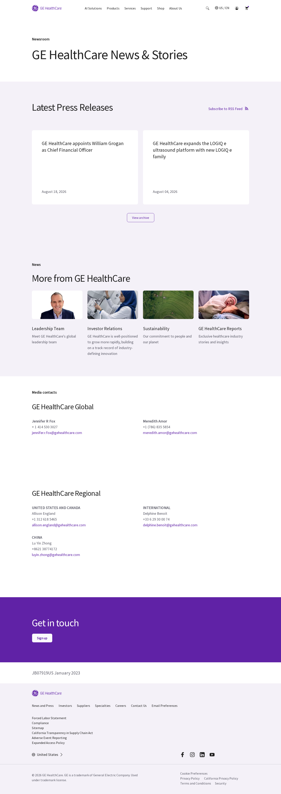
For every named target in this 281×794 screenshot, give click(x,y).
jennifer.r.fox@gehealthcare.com (57, 432)
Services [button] (130, 8)
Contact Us (139, 706)
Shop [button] (160, 8)
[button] (207, 8)
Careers (120, 706)
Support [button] (146, 8)
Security (220, 783)
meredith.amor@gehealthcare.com (170, 432)
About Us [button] (175, 8)
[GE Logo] (47, 9)
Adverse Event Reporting (49, 738)
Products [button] (113, 8)
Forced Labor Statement (49, 718)
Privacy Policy (190, 778)
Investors (65, 706)
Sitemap (38, 728)
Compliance (40, 723)
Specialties (102, 706)
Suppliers (83, 706)
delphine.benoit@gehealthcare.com (170, 525)
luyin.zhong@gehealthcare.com (56, 554)
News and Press (43, 706)
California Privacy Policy (221, 778)
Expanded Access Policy (48, 743)
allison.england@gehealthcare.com (59, 525)
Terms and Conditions (195, 783)
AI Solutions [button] (93, 8)
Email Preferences (165, 706)
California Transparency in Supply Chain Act (62, 733)
